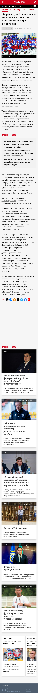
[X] (7, 299)
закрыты (19, 258)
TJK (9, 6)
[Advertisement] (19, 324)
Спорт (16, 28)
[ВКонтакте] (10, 299)
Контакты (5, 685)
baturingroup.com (11, 691)
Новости (5, 10)
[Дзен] (18, 299)
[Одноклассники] (14, 299)
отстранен (6, 271)
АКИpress (15, 74)
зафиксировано (9, 201)
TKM (13, 6)
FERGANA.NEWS (19, 2)
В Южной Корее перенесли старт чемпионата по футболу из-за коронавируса (18, 153)
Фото (25, 10)
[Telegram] (21, 299)
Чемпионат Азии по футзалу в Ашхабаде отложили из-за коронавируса (18, 162)
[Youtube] (29, 299)
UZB (16, 6)
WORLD (20, 6)
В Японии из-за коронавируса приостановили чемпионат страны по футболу (18, 144)
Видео (19, 10)
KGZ (6, 6)
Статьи (12, 10)
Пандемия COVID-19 (25, 28)
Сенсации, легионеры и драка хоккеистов (12, 640)
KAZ (3, 6)
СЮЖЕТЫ (32, 10)
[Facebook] (25, 299)
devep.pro (28, 690)
